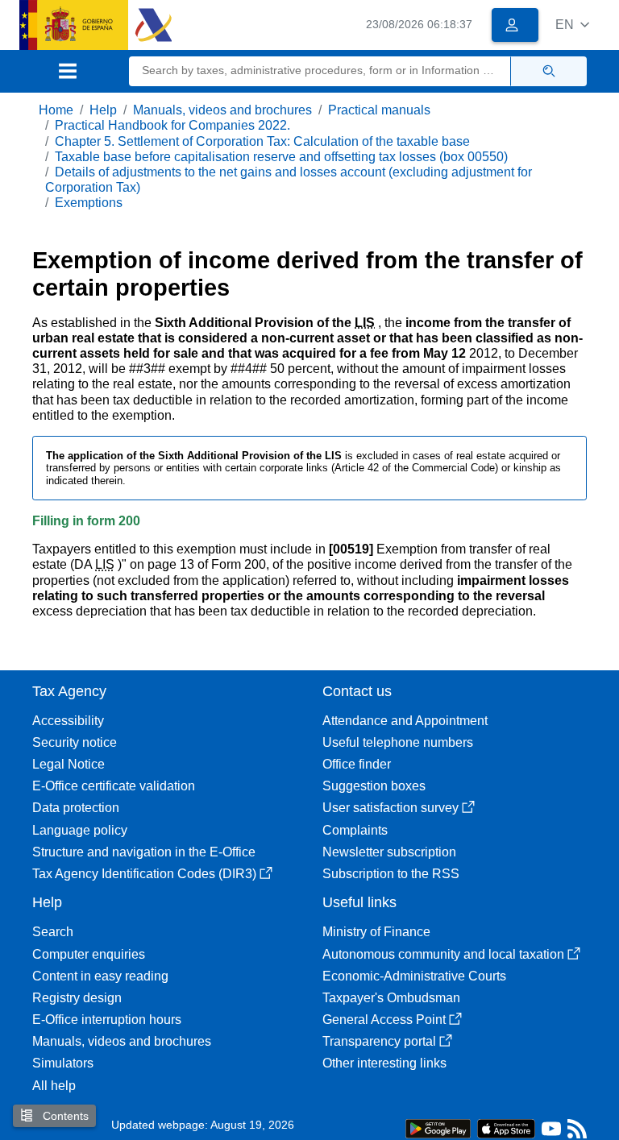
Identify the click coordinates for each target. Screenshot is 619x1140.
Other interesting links (384, 1063)
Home (56, 110)
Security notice (74, 742)
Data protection (75, 808)
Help (103, 110)
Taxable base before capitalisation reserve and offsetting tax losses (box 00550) (281, 157)
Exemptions (89, 202)
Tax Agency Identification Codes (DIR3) (144, 874)
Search (52, 932)
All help (54, 1085)
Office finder (356, 764)
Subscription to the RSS (390, 874)
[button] (572, 24)
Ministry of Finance (376, 932)
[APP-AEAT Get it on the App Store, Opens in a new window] (506, 1127)
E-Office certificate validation (113, 786)
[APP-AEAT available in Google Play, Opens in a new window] (438, 1127)
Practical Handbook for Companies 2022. (172, 125)
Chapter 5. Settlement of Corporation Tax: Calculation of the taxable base (262, 141)
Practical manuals (379, 110)
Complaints (355, 830)
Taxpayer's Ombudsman (391, 998)
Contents (64, 1115)
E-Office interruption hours (106, 1019)
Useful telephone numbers (397, 742)
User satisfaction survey (390, 808)
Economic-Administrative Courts (414, 976)
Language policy (79, 830)
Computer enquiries (88, 954)
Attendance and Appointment (405, 721)
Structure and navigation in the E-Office (143, 852)
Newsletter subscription (389, 852)
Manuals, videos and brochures (222, 110)
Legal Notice (68, 764)
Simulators (62, 1063)
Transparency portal (379, 1041)
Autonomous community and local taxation (443, 954)
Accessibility (68, 721)
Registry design (77, 998)
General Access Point (384, 1019)
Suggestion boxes (374, 786)
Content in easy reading (100, 976)
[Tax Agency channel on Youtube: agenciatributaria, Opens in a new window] (551, 1132)
